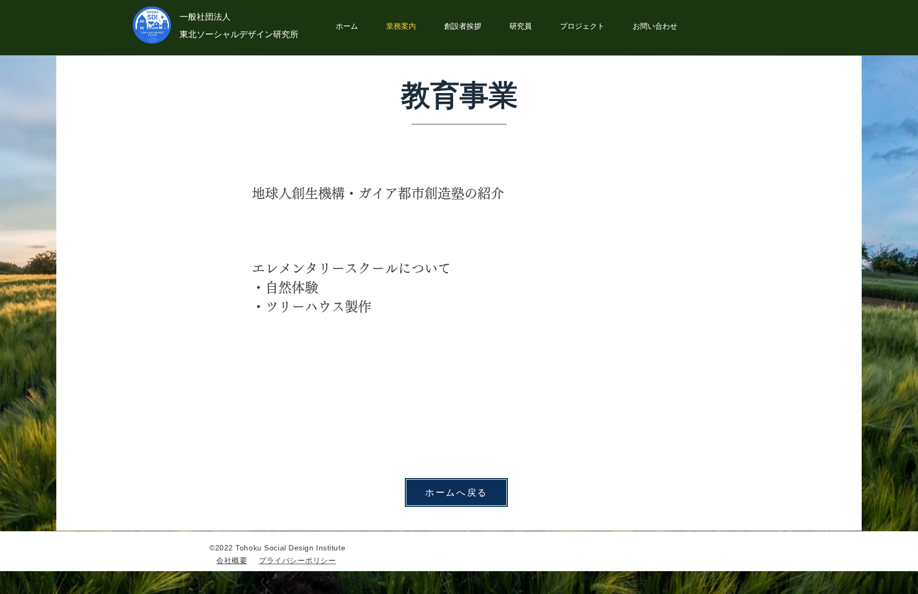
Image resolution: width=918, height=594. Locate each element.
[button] (582, 26)
